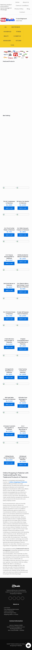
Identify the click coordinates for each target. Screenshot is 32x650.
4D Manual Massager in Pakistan (23, 457)
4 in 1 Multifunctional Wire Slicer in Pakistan (23, 428)
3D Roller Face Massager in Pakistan (22, 399)
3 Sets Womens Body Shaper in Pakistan (9, 340)
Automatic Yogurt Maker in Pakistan (15, 128)
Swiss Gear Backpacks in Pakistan (22, 162)
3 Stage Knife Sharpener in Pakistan (9, 370)
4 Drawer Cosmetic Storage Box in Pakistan (9, 427)
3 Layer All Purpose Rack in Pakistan (22, 313)
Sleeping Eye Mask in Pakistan (28, 144)
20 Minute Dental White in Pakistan (22, 256)
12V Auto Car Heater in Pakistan (23, 202)
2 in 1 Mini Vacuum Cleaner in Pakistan (23, 229)
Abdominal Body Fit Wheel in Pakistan (22, 101)
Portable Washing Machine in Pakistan (15, 74)
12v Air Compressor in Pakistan (9, 162)
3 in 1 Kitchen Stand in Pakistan (9, 313)
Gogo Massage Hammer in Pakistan (28, 162)
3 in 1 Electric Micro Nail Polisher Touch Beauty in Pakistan (23, 285)
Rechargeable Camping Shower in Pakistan (10, 128)
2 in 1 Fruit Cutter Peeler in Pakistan (9, 229)
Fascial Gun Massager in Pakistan (9, 100)
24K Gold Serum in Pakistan (9, 284)
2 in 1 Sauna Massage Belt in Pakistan (9, 256)
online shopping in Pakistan (18, 482)
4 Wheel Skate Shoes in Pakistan (9, 457)
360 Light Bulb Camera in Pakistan (9, 398)
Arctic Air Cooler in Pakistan (15, 162)
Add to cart (9, 208)
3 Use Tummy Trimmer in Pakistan (23, 370)
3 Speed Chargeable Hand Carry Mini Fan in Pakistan (22, 341)
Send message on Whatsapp (6, 9)
